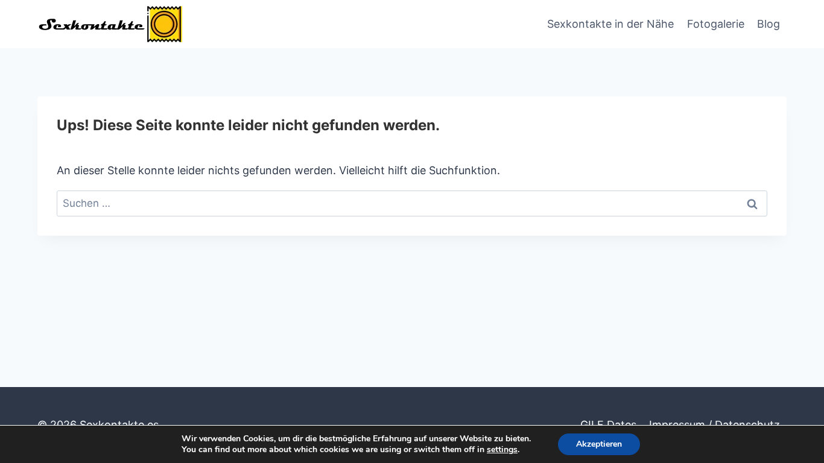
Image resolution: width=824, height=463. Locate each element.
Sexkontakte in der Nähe (610, 23)
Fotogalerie (715, 23)
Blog (768, 23)
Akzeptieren (599, 444)
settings (502, 449)
